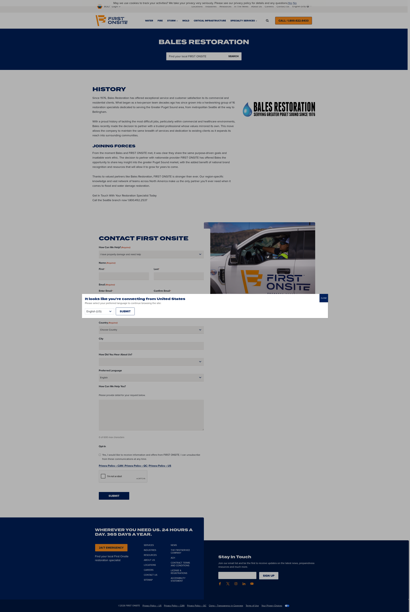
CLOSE (324, 298)
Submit (125, 311)
